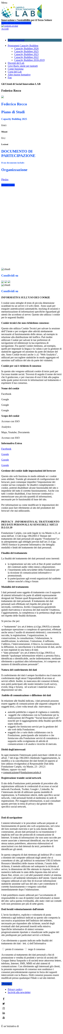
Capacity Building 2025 (26, 51)
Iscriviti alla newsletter (19, 992)
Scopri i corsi (8, 185)
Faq (10, 77)
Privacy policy (15, 989)
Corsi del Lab (15, 71)
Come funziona (15, 68)
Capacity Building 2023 (26, 54)
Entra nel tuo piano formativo (16, 23)
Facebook (6, 448)
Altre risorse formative (19, 74)
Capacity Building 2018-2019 (29, 60)
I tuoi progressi (16, 40)
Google (5, 454)
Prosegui (7, 984)
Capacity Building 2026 (26, 48)
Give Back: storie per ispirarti (23, 66)
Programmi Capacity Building (23, 45)
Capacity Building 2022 (26, 57)
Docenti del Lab (16, 63)
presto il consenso (14, 949)
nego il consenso (36, 949)
